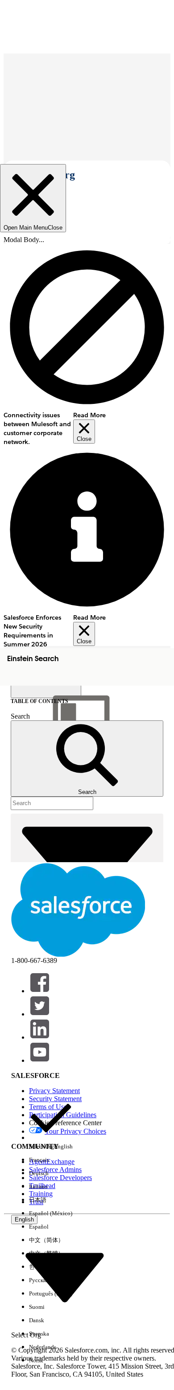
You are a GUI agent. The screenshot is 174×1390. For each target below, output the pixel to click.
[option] (51, 1124)
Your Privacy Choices (75, 1131)
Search (20, 716)
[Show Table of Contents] (46, 691)
